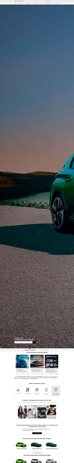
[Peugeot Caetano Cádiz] (15, 1)
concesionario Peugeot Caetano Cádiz (24, 376)
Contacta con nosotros (46, 394)
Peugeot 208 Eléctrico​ (22, 448)
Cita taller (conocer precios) (37, 394)
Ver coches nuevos (18, 393)
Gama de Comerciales (36, 3)
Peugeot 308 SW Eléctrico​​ (52, 448)
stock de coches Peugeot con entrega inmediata (29, 378)
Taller (41, 3)
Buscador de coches (30, 350)
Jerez (32, 377)
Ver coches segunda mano (27, 394)
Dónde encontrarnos (57, 3)
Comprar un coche (21, 3)
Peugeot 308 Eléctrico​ (37, 448)
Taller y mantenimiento (43, 350)
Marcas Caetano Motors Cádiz (48, 3)
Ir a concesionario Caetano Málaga (56, 394)
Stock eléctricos (37, 452)
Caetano (15, 3)
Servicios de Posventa (37, 433)
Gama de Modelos (28, 3)
